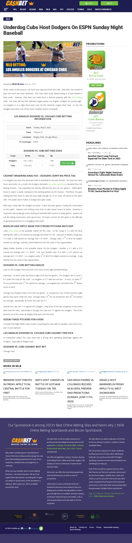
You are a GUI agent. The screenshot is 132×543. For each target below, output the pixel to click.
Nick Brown (18, 84)
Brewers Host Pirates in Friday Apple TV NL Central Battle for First (107, 190)
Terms (91, 527)
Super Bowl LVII (21, 15)
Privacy (98, 527)
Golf (89, 9)
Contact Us (83, 527)
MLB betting (77, 97)
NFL (15, 9)
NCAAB (32, 9)
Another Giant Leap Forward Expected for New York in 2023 (104, 157)
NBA (41, 9)
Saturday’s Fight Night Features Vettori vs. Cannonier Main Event (105, 173)
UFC (62, 9)
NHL (55, 9)
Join (110, 3)
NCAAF (23, 9)
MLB (48, 9)
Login (89, 3)
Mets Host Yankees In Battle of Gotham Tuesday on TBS (49, 384)
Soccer (70, 9)
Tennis (80, 9)
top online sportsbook (57, 184)
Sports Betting (75, 529)
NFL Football (94, 153)
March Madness (103, 9)
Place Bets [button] (66, 163)
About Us (73, 527)
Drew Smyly (13, 231)
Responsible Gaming (111, 527)
